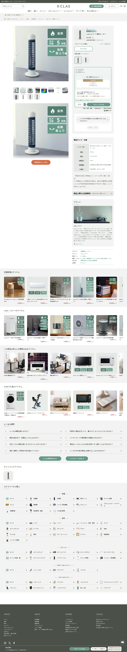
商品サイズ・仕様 (80, 140)
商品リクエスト (8, 635)
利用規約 (67, 625)
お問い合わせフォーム (71, 631)
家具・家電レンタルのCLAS (10, 19)
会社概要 (37, 619)
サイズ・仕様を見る (105, 44)
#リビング (83, 263)
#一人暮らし (84, 256)
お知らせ (6, 631)
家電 (27, 19)
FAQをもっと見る (93, 127)
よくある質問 (122, 1)
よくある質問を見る (49, 458)
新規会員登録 (98, 6)
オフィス (6, 625)
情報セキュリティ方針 (71, 629)
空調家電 (33, 19)
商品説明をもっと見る (40, 162)
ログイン (113, 6)
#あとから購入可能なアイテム (104, 258)
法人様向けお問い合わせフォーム (104, 627)
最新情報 (37, 623)
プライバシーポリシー (71, 623)
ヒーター (41, 19)
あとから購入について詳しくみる (84, 100)
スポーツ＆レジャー (9, 627)
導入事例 (98, 625)
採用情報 (37, 621)
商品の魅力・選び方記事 (10, 633)
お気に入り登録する (99, 649)
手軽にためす (99, 621)
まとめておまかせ (100, 623)
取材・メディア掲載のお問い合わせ (44, 629)
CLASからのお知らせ (103, 1)
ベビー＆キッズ (8, 629)
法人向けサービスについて (102, 619)
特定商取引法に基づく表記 (72, 627)
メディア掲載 (38, 627)
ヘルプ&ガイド (113, 1)
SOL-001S (83, 49)
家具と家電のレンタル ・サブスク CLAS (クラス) (13, 1)
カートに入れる (99, 104)
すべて (22, 19)
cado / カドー (84, 253)
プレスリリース (38, 625)
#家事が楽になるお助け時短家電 (89, 260)
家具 (5, 623)
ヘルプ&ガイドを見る (75, 458)
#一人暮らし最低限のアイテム (88, 258)
